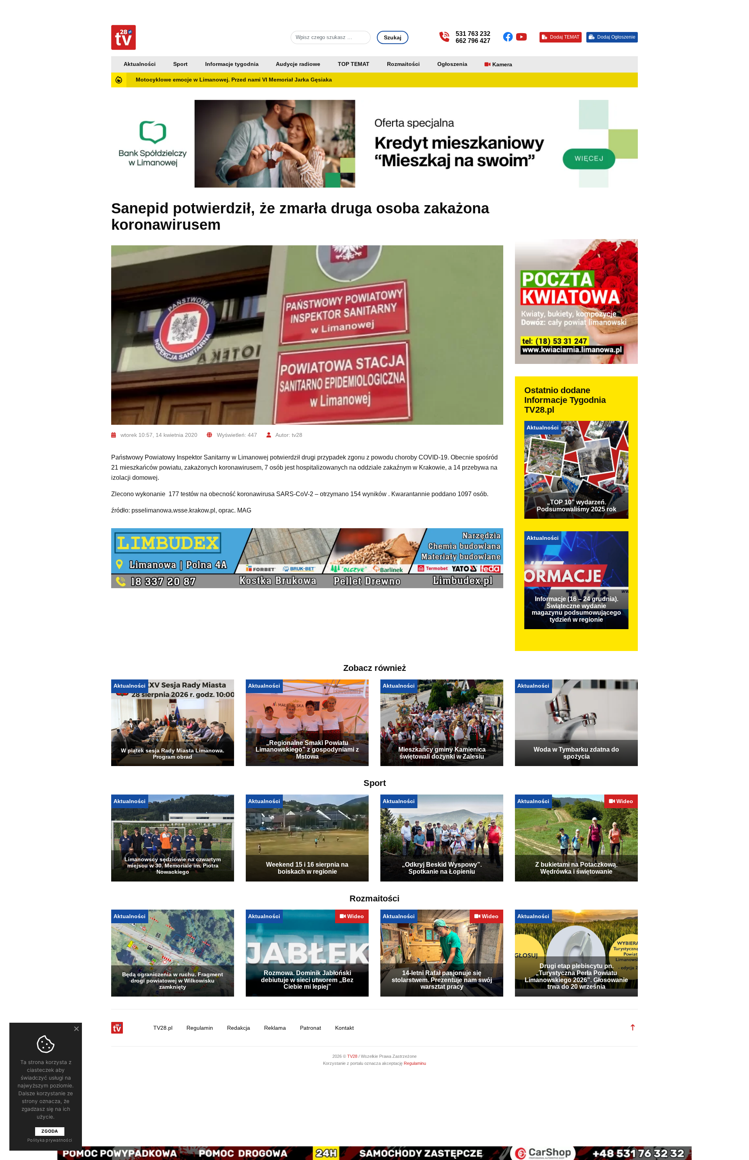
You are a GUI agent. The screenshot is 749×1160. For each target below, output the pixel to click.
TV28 (353, 1056)
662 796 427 (473, 40)
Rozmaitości (403, 64)
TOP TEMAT (353, 64)
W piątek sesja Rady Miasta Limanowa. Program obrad (172, 753)
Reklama (275, 1028)
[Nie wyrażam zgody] (76, 1028)
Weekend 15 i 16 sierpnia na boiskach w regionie (307, 868)
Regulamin (199, 1028)
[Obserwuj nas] (509, 37)
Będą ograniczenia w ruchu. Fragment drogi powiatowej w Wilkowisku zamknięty (172, 980)
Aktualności (140, 64)
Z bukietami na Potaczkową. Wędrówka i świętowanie (576, 868)
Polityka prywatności (49, 1140)
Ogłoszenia (452, 64)
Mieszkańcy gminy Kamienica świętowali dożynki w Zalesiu (442, 753)
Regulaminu (415, 1063)
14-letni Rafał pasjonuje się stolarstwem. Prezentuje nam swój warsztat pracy (442, 980)
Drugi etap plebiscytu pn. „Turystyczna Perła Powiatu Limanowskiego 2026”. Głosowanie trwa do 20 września (576, 976)
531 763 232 (473, 33)
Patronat (310, 1028)
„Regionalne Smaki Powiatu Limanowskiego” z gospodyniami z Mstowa (307, 750)
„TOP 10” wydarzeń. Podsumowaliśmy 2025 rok (576, 506)
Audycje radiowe (298, 64)
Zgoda (49, 1131)
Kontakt (344, 1028)
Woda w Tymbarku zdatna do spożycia (576, 753)
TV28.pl (162, 1028)
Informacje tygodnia (232, 64)
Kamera (502, 64)
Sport (180, 64)
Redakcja (238, 1028)
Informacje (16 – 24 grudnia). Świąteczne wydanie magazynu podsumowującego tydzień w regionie (576, 609)
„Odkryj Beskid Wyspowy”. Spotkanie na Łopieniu (442, 868)
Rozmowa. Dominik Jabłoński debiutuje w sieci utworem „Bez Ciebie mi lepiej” (307, 980)
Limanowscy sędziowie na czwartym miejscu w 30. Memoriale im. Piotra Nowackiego (172, 865)
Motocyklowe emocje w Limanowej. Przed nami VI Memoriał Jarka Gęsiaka (234, 80)
